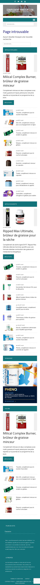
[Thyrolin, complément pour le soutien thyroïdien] (8, 114)
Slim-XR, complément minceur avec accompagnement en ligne (26, 124)
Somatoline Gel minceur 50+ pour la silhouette (26, 288)
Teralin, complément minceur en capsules (26, 174)
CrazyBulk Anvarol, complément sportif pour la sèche (26, 308)
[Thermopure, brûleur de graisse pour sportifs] (8, 319)
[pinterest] (21, 1)
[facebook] (14, 1)
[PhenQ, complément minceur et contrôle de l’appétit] (8, 349)
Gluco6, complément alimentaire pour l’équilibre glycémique (26, 328)
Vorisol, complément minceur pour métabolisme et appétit (25, 184)
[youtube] (25, 1)
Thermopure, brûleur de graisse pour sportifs (25, 318)
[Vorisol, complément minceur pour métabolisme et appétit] (8, 185)
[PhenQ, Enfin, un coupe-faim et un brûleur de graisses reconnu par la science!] (20, 402)
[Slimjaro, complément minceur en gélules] (8, 145)
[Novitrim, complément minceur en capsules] (8, 165)
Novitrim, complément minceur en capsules (25, 164)
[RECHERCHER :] (20, 24)
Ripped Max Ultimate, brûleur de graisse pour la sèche (19, 235)
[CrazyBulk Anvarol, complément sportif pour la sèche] (8, 309)
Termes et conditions (16, 579)
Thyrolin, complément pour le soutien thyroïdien (25, 113)
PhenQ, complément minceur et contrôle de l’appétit (26, 349)
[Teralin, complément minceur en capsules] (8, 175)
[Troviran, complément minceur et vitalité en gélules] (8, 135)
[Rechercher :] (17, 44)
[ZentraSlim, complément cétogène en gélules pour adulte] (8, 195)
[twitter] (18, 1)
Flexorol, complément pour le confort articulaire (25, 154)
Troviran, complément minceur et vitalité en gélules (26, 134)
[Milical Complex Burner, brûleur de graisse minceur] (20, 71)
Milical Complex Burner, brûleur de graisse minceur (19, 81)
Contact (27, 579)
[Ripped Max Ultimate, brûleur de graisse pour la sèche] (20, 225)
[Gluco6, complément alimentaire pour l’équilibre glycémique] (8, 329)
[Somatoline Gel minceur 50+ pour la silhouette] (8, 289)
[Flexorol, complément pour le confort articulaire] (8, 155)
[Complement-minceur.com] (20, 10)
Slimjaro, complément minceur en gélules (26, 144)
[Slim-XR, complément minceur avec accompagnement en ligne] (8, 124)
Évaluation (8, 531)
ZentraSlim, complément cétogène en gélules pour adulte (26, 194)
